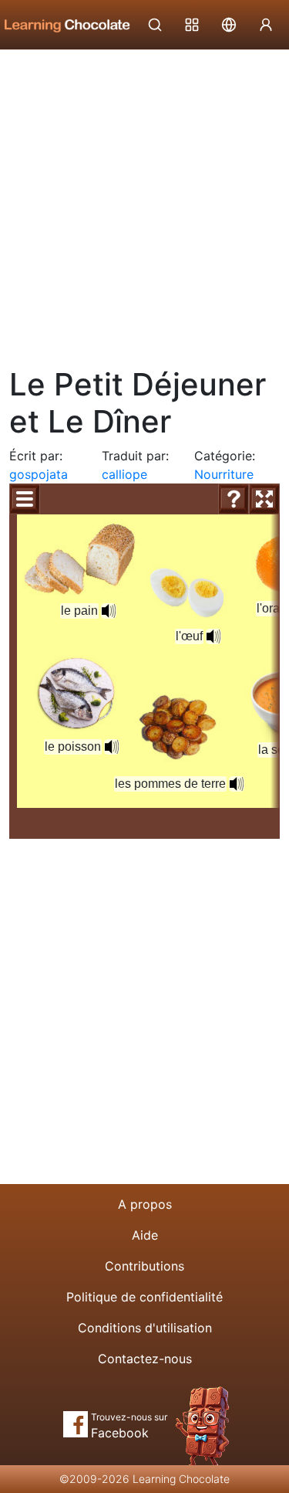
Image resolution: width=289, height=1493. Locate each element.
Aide (145, 1235)
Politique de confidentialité (144, 1297)
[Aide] (233, 499)
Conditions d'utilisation (145, 1327)
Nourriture (224, 474)
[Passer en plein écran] (264, 499)
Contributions (144, 1266)
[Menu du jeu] (24, 499)
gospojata (38, 474)
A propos (145, 1204)
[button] (108, 611)
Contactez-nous (145, 1358)
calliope (124, 474)
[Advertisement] (144, 203)
